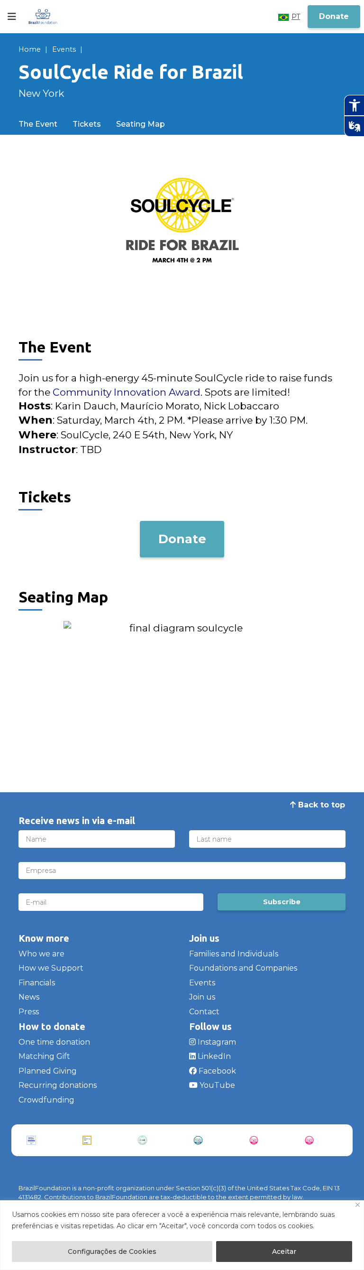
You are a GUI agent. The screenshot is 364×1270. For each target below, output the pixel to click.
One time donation (54, 1042)
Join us (202, 996)
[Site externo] (43, 1140)
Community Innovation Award (126, 392)
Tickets (87, 124)
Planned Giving (47, 1070)
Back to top (320, 804)
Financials (36, 982)
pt (295, 16)
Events (64, 49)
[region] (182, 1235)
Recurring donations (57, 1085)
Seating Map (140, 124)
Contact (204, 1011)
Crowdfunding (46, 1099)
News (28, 996)
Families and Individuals (233, 953)
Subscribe (281, 902)
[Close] (357, 1205)
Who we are (41, 953)
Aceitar (284, 1251)
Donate (334, 16)
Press (28, 1011)
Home (29, 49)
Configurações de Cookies (112, 1251)
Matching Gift (44, 1056)
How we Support (50, 968)
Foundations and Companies (243, 968)
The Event (37, 124)
